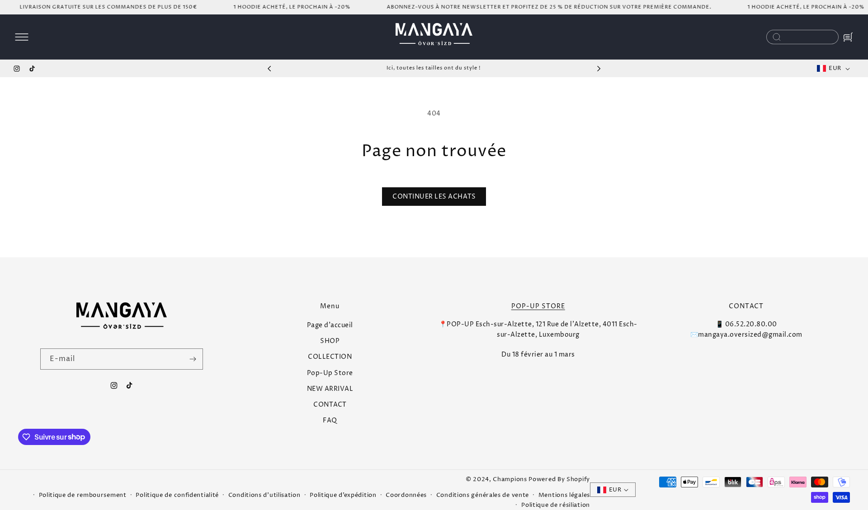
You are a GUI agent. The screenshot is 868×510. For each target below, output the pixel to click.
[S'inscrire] (193, 359)
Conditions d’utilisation (264, 495)
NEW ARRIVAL (330, 389)
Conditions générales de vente (482, 495)
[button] (21, 37)
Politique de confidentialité (177, 495)
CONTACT (330, 404)
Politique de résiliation (555, 505)
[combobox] (802, 37)
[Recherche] (777, 37)
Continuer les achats (434, 196)
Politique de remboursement (83, 495)
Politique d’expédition (343, 495)
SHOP (330, 341)
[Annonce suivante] (599, 68)
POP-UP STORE (538, 306)
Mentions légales (564, 495)
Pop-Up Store (330, 373)
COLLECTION (330, 357)
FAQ (330, 420)
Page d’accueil (330, 325)
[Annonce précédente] (269, 68)
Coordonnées (406, 495)
